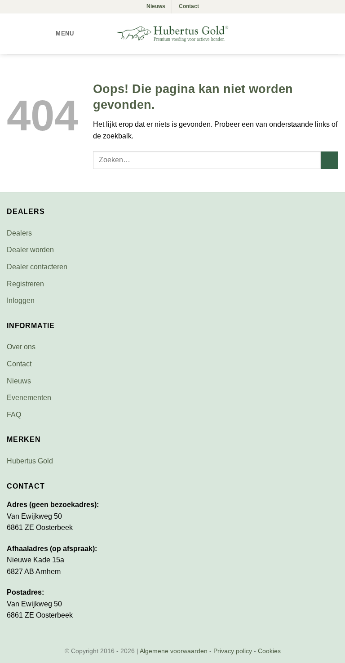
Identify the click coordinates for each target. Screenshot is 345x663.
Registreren (25, 284)
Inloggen (21, 300)
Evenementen (29, 397)
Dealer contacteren (37, 267)
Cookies (269, 650)
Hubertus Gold (30, 461)
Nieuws (155, 6)
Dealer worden (30, 250)
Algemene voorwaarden (174, 650)
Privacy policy (232, 650)
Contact (189, 6)
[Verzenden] (329, 160)
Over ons (21, 347)
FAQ (14, 414)
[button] (58, 33)
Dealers (19, 233)
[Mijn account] (318, 34)
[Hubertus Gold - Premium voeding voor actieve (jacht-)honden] (172, 33)
